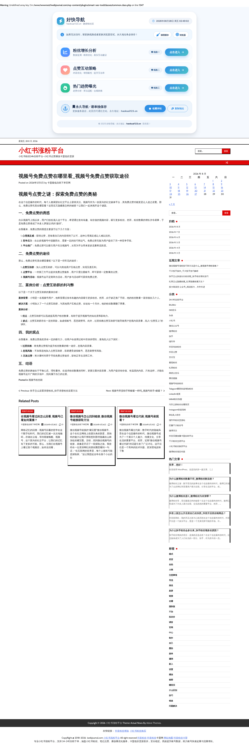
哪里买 (172, 685)
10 (170, 187)
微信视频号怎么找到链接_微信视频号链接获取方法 (91, 418)
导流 (171, 580)
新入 (171, 664)
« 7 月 (172, 204)
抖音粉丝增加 (122, 731)
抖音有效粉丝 (175, 347)
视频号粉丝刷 (36, 380)
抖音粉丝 (142, 737)
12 (187, 187)
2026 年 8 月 (174, 226)
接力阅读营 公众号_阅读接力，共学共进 (187, 287)
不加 (171, 611)
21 (205, 190)
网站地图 (168, 737)
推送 (171, 585)
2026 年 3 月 (174, 253)
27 (196, 194)
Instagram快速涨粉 (177, 409)
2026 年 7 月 (174, 232)
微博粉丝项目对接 (177, 451)
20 (196, 190)
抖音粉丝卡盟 (180, 737)
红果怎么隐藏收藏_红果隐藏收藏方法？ (186, 281)
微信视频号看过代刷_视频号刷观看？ (139, 418)
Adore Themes (153, 723)
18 (179, 190)
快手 (171, 336)
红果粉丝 (173, 367)
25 (179, 194)
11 (178, 187)
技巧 (171, 695)
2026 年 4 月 (174, 247)
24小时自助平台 (176, 299)
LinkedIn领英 (174, 394)
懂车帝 (172, 341)
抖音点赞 (173, 352)
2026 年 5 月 (174, 242)
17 (170, 190)
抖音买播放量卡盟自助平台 (181, 436)
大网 (171, 569)
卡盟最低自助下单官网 (58, 182)
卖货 (171, 559)
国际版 (172, 606)
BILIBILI (172, 305)
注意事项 (173, 575)
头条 (171, 315)
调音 (171, 622)
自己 (171, 643)
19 (187, 190)
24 (170, 194)
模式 (171, 554)
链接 (171, 596)
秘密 (171, 679)
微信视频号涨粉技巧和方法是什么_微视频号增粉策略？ (194, 266)
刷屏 (171, 590)
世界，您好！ (176, 464)
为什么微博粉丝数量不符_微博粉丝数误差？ (191, 478)
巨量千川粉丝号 (176, 425)
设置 (171, 669)
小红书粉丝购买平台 (178, 446)
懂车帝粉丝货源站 (177, 420)
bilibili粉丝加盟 (175, 399)
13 (196, 187)
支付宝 (172, 357)
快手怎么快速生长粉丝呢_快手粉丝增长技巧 (189, 276)
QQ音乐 (172, 310)
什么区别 (173, 690)
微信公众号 (174, 325)
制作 (171, 638)
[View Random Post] (227, 162)
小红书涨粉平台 (41, 150)
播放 (171, 674)
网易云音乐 (174, 373)
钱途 (171, 700)
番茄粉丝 (173, 362)
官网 (171, 627)
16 (222, 187)
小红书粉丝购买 (138, 731)
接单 (171, 653)
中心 (171, 632)
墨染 (171, 648)
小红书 (172, 320)
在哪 (171, 601)
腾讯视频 (173, 378)
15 (214, 187)
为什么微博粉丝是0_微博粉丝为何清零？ (190, 496)
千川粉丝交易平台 (177, 441)
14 (205, 187)
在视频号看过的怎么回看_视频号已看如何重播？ (42, 418)
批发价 (172, 617)
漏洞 (171, 658)
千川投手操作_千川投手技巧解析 (183, 271)
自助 (171, 564)
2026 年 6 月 (174, 237)
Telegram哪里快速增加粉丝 (181, 388)
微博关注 (173, 430)
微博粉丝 (173, 331)
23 (222, 190)
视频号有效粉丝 (176, 383)
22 (214, 190)
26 (187, 194)
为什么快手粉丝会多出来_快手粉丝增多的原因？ (194, 530)
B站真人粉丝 (174, 415)
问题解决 (173, 706)
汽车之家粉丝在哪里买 (179, 404)
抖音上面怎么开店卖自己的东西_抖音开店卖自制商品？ (197, 513)
